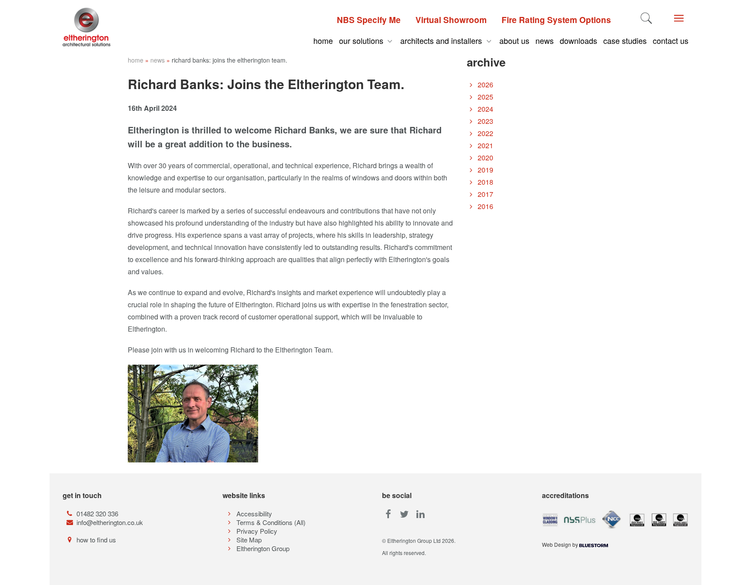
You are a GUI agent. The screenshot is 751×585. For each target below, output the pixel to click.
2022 (484, 133)
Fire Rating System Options (556, 20)
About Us (514, 40)
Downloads (578, 40)
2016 (484, 206)
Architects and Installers (442, 40)
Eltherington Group (262, 548)
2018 (484, 182)
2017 (484, 194)
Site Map (249, 539)
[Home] (104, 27)
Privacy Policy (256, 530)
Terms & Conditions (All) (271, 522)
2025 (484, 97)
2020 (484, 158)
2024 (484, 109)
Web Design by (560, 544)
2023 (484, 121)
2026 (484, 85)
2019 (484, 170)
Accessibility (254, 513)
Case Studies (625, 40)
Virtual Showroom (451, 20)
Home (323, 40)
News (544, 40)
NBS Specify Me (369, 20)
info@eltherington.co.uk (109, 522)
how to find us (96, 539)
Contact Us (670, 40)
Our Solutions (362, 40)
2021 (484, 145)
